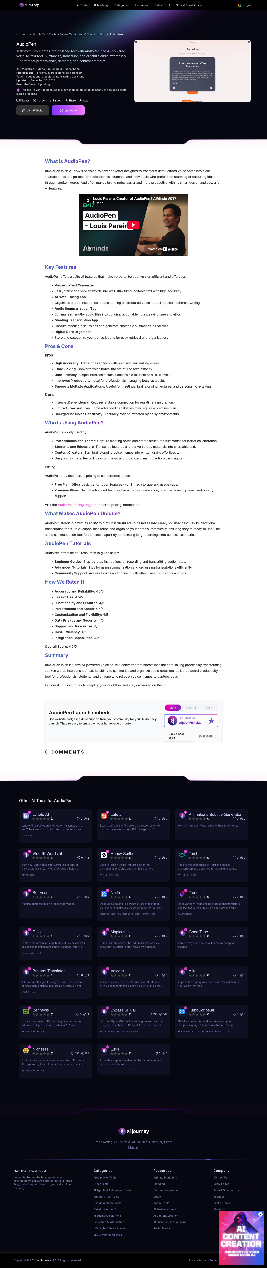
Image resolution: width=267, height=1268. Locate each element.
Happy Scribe (122, 853)
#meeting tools (107, 914)
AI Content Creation (165, 1215)
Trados (195, 892)
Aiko (193, 970)
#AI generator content (33, 1031)
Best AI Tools (221, 1202)
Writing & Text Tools (42, 34)
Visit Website (35, 110)
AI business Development (169, 1222)
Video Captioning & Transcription (82, 34)
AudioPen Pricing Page (75, 505)
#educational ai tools (188, 1031)
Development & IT (105, 1209)
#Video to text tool (109, 875)
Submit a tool (221, 1183)
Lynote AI (41, 814)
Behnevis (41, 1010)
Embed (57, 100)
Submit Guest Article (189, 5)
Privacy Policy (197, 1260)
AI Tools (82, 5)
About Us (219, 1209)
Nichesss (41, 1049)
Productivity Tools (105, 1177)
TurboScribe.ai (201, 1010)
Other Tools (101, 1183)
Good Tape (198, 931)
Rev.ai (38, 931)
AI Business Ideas (164, 1209)
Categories (122, 5)
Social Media (161, 1228)
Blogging (159, 1183)
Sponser (218, 1196)
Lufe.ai (116, 814)
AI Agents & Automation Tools (112, 1190)
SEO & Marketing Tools (108, 1234)
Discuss (24, 100)
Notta (115, 892)
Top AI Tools (161, 1202)
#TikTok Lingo (29, 992)
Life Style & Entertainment (110, 1228)
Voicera (117, 970)
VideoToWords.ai (47, 853)
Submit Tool (162, 5)
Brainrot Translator (49, 970)
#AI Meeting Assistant (129, 914)
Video (157, 1196)
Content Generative (166, 1190)
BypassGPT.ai (123, 1010)
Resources (141, 5)
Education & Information (109, 1222)
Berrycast (41, 892)
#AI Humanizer (107, 1031)
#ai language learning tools (215, 1031)
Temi (193, 853)
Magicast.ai (121, 931)
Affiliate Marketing (165, 1177)
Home (20, 34)
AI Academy (101, 5)
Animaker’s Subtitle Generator (215, 814)
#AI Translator (185, 914)
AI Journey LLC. (47, 1260)
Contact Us (220, 1177)
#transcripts (28, 835)
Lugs (115, 1049)
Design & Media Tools (108, 1202)
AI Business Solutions (107, 1215)
